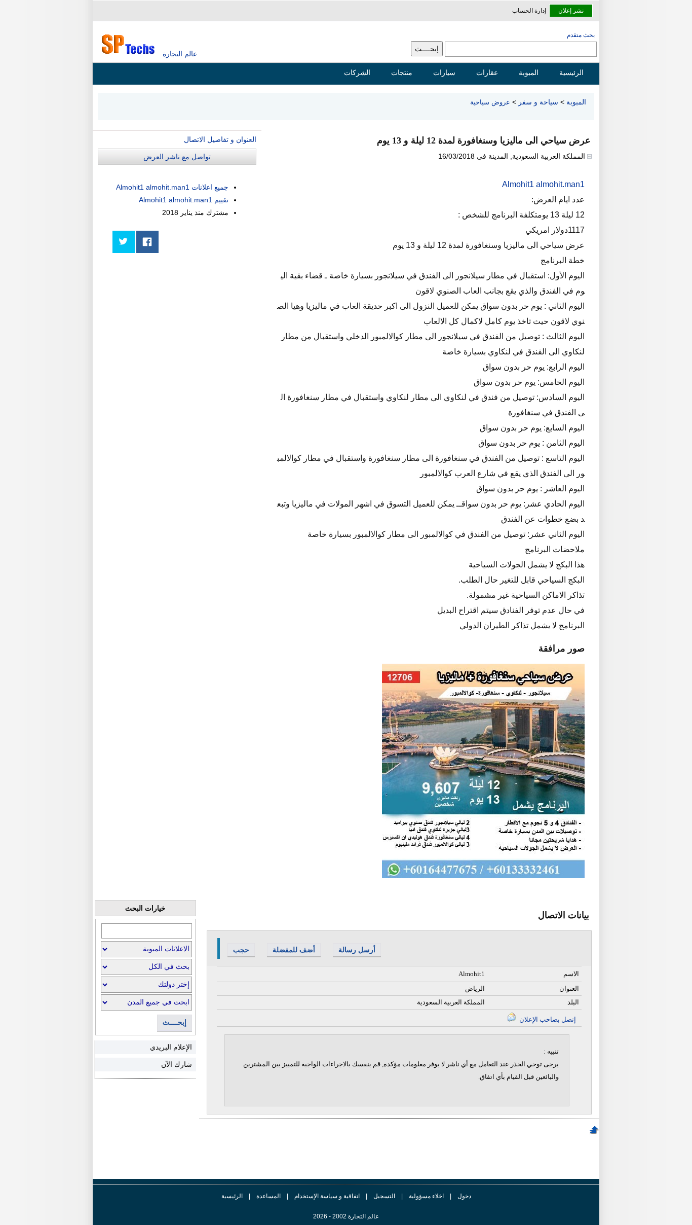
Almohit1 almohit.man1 (543, 184)
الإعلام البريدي (171, 1047)
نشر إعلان (571, 10)
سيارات (444, 72)
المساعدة (268, 1196)
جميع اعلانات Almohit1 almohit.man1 (172, 187)
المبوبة (529, 72)
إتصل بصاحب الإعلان (547, 1019)
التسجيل (384, 1196)
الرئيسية (571, 72)
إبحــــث (174, 1022)
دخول (464, 1196)
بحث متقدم (581, 35)
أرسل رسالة (356, 950)
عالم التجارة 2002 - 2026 (346, 1216)
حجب (241, 950)
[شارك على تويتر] (123, 242)
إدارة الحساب (529, 10)
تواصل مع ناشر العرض (177, 157)
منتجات (401, 72)
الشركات (357, 72)
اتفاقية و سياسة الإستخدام (326, 1196)
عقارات (487, 72)
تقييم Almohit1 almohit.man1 (183, 200)
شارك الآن (176, 1064)
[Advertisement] (180, 330)
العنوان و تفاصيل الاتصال (220, 139)
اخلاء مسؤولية (426, 1196)
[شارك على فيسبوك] (147, 242)
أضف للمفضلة (294, 950)
